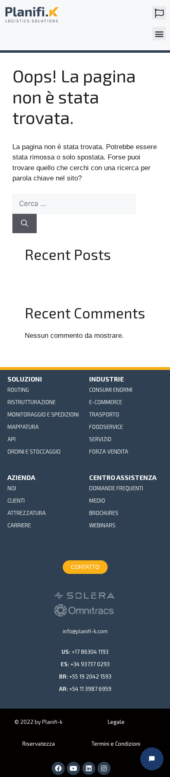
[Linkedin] (88, 768)
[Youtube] (73, 768)
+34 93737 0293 (90, 664)
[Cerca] (24, 224)
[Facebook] (58, 768)
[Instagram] (104, 768)
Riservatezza (38, 743)
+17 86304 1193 (90, 651)
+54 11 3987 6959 (90, 689)
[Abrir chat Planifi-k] (151, 758)
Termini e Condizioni (116, 743)
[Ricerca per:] (74, 204)
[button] (159, 13)
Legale (116, 721)
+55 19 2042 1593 (90, 676)
